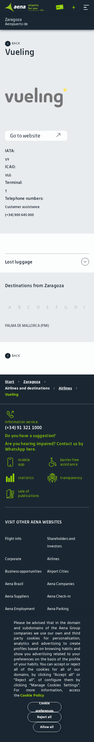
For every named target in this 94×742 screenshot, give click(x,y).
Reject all (44, 717)
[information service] (47, 414)
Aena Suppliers (17, 596)
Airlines (65, 388)
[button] (86, 7)
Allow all (47, 727)
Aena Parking (57, 609)
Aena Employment (20, 609)
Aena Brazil (14, 584)
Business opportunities (23, 571)
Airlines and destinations (27, 388)
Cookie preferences (44, 707)
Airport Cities (57, 571)
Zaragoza (31, 381)
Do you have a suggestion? (30, 435)
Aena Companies (60, 584)
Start (9, 381)
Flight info (13, 538)
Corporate (13, 559)
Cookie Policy (32, 695)
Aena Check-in (59, 596)
